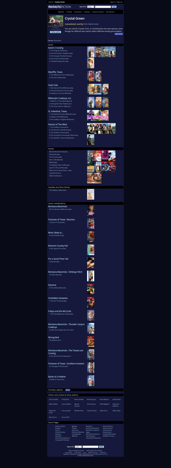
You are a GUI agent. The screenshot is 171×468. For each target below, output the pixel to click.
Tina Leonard (66, 411)
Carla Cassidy (53, 399)
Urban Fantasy (60, 432)
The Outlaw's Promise (58, 133)
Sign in (112, 2)
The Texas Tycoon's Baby (59, 106)
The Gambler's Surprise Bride (61, 138)
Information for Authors (94, 451)
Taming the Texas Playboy (59, 104)
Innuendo (52, 262)
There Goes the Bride (58, 59)
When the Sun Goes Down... (58, 170)
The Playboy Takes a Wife (57, 165)
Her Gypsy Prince (56, 248)
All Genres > (111, 12)
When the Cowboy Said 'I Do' (60, 330)
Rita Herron (53, 417)
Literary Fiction (108, 428)
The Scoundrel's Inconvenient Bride (63, 135)
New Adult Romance (92, 434)
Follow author (55, 32)
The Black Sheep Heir (58, 61)
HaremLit (58, 436)
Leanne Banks (66, 404)
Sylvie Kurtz (103, 411)
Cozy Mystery (76, 434)
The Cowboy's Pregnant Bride (61, 119)
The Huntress (53, 157)
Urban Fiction (107, 430)
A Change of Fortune (58, 366)
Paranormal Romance (62, 438)
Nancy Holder (79, 399)
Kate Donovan (92, 411)
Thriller (69, 12)
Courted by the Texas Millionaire (61, 114)
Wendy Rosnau (77, 405)
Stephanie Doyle (52, 412)
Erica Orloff (65, 417)
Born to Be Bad (54, 160)
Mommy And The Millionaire (60, 88)
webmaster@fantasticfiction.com (99, 454)
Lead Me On (53, 173)
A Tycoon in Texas (55, 222)
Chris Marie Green (91, 24)
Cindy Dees (65, 399)
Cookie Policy (77, 452)
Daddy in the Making (58, 117)
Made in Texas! (56, 379)
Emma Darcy (91, 404)
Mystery (61, 12)
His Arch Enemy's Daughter (60, 53)
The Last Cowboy (56, 77)
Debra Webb (53, 404)
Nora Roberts (104, 399)
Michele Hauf (78, 411)
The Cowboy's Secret (58, 127)
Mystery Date (53, 176)
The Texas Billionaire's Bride (60, 314)
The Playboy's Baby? (56, 190)
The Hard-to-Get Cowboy (59, 356)
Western (75, 436)
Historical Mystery (78, 432)
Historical (75, 430)
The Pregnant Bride (57, 51)
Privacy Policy (68, 452)
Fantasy (87, 12)
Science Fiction (98, 12)
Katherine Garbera (116, 405)
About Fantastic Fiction (76, 451)
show (67, 390)
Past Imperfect (56, 235)
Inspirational (107, 432)
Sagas (88, 432)
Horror (57, 430)
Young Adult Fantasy (62, 440)
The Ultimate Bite (56, 288)
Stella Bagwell (104, 404)
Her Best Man (53, 275)
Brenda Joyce (91, 399)
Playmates (52, 154)
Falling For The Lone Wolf (59, 93)
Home (50, 2)
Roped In (55, 340)
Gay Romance (90, 436)
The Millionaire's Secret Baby (60, 75)
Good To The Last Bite (56, 168)
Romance (78, 12)
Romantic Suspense (92, 430)
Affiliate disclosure (93, 452)
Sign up (119, 2)
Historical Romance (92, 428)
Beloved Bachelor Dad (56, 152)
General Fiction (108, 426)
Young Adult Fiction (109, 434)
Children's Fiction (108, 436)
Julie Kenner (117, 399)
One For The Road (57, 301)
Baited (51, 162)
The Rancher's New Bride (59, 130)
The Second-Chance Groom (60, 91)
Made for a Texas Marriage (60, 101)
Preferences (103, 452)
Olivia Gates (117, 411)
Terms (84, 452)
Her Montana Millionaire (60, 209)
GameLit (58, 434)
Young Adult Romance (93, 438)
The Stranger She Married (59, 56)
